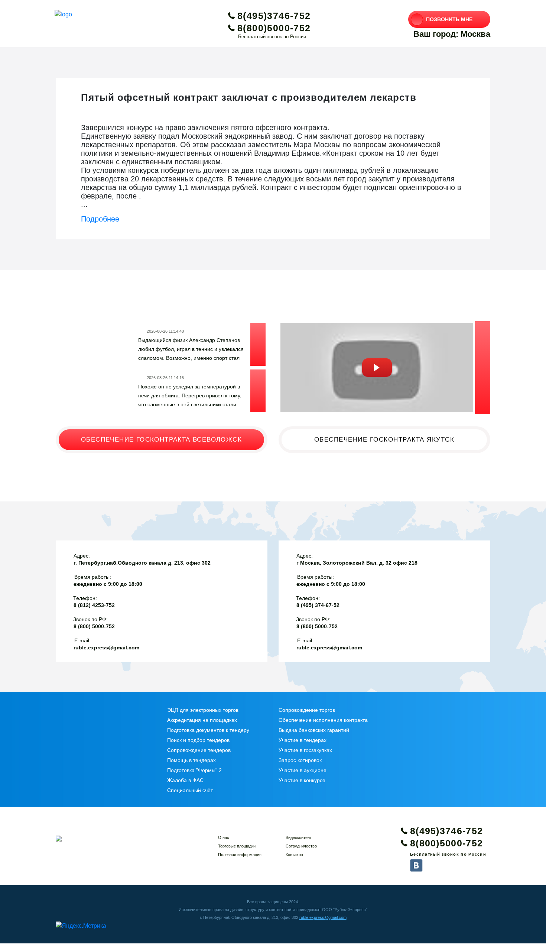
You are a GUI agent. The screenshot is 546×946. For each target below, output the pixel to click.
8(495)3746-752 (274, 15)
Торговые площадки (237, 846)
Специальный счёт (190, 790)
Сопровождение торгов (307, 710)
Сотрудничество (301, 846)
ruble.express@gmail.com (323, 917)
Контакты (294, 854)
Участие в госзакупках (305, 750)
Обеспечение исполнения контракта (323, 720)
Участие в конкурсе (302, 780)
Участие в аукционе (302, 770)
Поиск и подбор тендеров (198, 740)
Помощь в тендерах (191, 760)
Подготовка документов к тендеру (208, 730)
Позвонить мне (449, 19)
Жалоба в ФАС (185, 780)
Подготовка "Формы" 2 (194, 770)
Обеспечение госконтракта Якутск (384, 439)
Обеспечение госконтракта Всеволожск (161, 439)
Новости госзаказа (114, 300)
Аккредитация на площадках (202, 720)
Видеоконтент (299, 837)
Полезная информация (239, 854)
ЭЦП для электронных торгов (202, 710)
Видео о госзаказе (336, 300)
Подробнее (100, 219)
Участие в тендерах (302, 740)
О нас (223, 837)
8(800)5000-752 (274, 28)
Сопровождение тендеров (199, 750)
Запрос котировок (300, 760)
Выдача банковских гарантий (314, 730)
